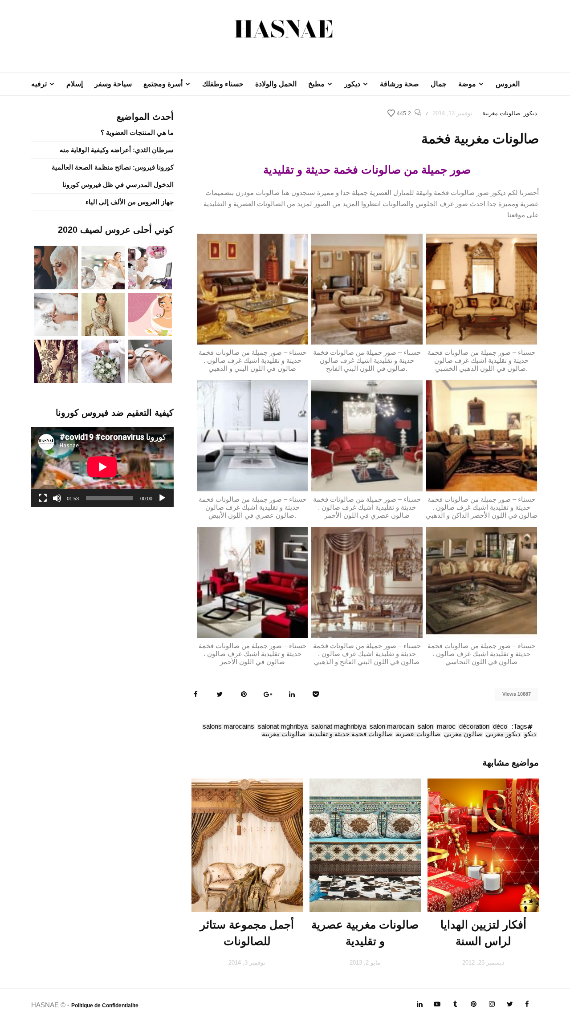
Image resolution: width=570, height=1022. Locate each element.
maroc (446, 727)
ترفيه (39, 84)
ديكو (530, 734)
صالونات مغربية (501, 113)
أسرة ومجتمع (163, 84)
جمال (439, 84)
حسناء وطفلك (223, 84)
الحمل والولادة (276, 84)
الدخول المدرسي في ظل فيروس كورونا (118, 184)
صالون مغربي (463, 734)
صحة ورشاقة (399, 84)
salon (425, 727)
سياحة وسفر (113, 84)
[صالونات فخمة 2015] (481, 288)
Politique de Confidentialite (104, 1005)
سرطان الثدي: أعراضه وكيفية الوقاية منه (117, 150)
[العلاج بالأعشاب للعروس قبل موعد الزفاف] (150, 361)
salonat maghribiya (338, 727)
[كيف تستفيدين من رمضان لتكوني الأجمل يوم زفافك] (150, 313)
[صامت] (57, 498)
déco (500, 727)
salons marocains (228, 727)
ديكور (352, 84)
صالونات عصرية (418, 734)
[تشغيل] (162, 498)
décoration (474, 727)
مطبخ (316, 84)
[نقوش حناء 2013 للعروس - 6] (56, 361)
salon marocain (392, 727)
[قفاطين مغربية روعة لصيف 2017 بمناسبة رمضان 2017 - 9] (103, 313)
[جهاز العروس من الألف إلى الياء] (150, 267)
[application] (102, 467)
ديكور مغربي (503, 734)
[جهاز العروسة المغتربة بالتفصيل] (103, 267)
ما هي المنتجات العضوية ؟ (137, 132)
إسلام (74, 84)
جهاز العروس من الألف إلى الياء (130, 202)
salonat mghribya (283, 727)
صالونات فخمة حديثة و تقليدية (350, 734)
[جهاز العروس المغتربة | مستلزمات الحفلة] (56, 313)
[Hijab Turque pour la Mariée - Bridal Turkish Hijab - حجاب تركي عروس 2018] (56, 267)
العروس (508, 84)
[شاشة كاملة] (42, 498)
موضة (467, 84)
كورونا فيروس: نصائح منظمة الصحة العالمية (113, 167)
